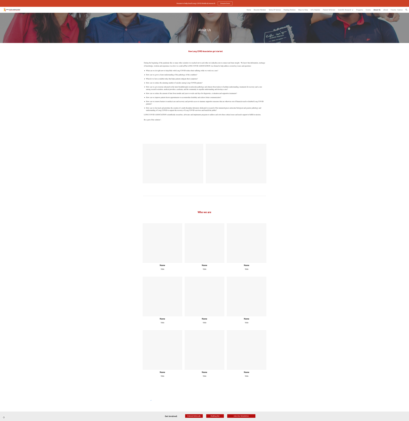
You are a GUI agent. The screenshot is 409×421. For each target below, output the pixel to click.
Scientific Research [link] (344, 10)
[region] (204, 3)
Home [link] (249, 10)
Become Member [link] (260, 10)
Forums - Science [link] (397, 10)
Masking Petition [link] (289, 10)
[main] (204, 27)
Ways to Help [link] (303, 10)
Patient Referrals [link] (329, 10)
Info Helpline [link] (315, 10)
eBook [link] (385, 10)
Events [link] (368, 10)
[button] (406, 9)
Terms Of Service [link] (275, 10)
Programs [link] (359, 10)
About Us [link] (377, 10)
